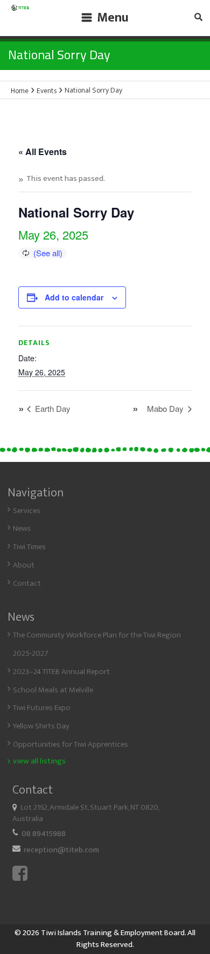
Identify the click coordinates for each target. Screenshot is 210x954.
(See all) (47, 252)
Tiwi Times (29, 546)
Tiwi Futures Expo (42, 707)
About (23, 565)
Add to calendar (74, 297)
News (22, 528)
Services (26, 510)
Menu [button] (113, 18)
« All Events (42, 151)
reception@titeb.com (61, 850)
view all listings (39, 761)
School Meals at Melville (53, 690)
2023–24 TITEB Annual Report (61, 671)
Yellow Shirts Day (41, 726)
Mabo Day (166, 408)
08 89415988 (44, 833)
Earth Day (52, 408)
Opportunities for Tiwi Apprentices (70, 744)
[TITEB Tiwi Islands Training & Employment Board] (20, 11)
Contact (27, 583)
